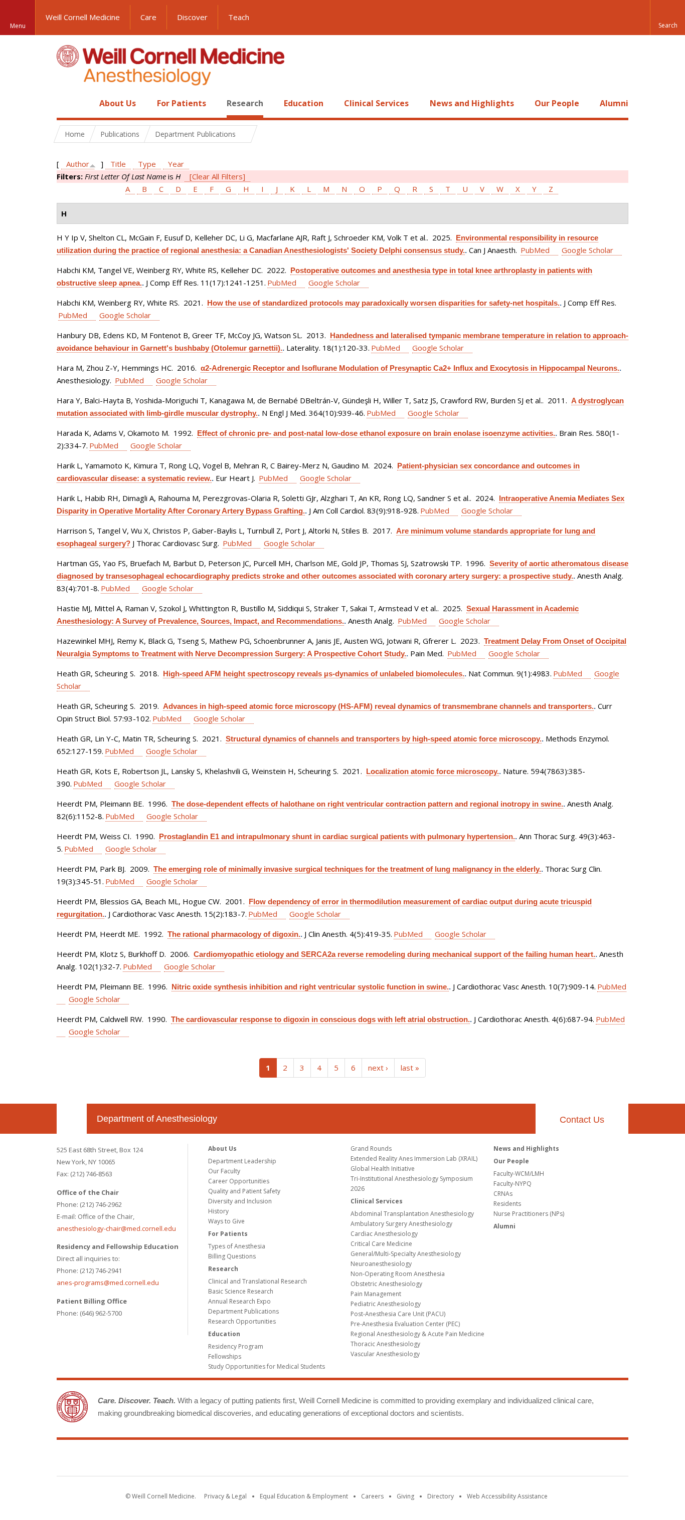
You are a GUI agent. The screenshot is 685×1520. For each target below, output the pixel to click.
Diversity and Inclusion (240, 1201)
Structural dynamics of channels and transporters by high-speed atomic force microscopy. (384, 738)
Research (245, 103)
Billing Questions (232, 1256)
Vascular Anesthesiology (385, 1354)
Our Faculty (224, 1171)
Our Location (72, 1119)
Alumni (614, 103)
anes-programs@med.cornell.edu (108, 1282)
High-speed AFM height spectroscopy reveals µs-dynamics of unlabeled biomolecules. (313, 673)
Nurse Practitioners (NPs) (528, 1213)
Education (303, 103)
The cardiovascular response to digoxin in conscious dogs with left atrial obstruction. (320, 1019)
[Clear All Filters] (217, 176)
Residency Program (235, 1346)
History (218, 1211)
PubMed (535, 250)
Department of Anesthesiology (157, 1119)
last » (410, 1068)
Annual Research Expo (239, 1301)
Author (77, 164)
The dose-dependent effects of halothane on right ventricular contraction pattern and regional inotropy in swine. (367, 804)
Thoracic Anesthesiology (385, 1344)
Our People (557, 103)
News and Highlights (472, 103)
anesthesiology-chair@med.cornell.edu (116, 1228)
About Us (117, 103)
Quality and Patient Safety (244, 1191)
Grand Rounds (371, 1148)
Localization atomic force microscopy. (432, 771)
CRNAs (502, 1193)
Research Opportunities (242, 1321)
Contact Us (582, 1120)
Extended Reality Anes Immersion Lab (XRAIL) (414, 1158)
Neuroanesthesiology (381, 1263)
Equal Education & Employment (304, 1496)
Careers (372, 1496)
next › (378, 1068)
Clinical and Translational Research (257, 1281)
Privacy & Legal (225, 1496)
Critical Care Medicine (381, 1243)
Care (148, 17)
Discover (192, 17)
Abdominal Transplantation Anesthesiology (412, 1213)
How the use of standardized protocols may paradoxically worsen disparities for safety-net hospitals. (383, 303)
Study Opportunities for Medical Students (266, 1366)
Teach (238, 17)
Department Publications (243, 1311)
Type (147, 164)
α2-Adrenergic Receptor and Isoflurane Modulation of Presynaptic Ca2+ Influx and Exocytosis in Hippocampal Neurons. (410, 368)
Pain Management (376, 1294)
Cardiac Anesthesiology (384, 1233)
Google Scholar (587, 250)
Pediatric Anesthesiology (386, 1304)
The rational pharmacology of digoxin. (233, 934)
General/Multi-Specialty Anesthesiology (406, 1253)
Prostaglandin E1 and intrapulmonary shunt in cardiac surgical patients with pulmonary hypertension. (337, 836)
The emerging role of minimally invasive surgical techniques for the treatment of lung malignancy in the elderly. (347, 869)
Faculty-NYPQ (512, 1183)
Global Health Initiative (383, 1168)
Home (68, 103)
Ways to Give (226, 1221)
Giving (405, 1496)
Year (176, 164)
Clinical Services (376, 103)
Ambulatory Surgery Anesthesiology (401, 1223)
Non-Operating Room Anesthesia (398, 1274)
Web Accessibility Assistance (507, 1496)
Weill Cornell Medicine (83, 17)
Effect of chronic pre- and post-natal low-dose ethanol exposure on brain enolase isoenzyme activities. (376, 433)
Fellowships (224, 1356)
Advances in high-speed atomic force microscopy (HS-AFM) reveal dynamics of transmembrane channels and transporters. (378, 706)
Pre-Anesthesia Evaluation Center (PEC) (405, 1324)
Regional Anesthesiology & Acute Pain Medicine (417, 1334)
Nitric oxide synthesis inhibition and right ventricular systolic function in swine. (310, 986)
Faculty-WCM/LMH (518, 1173)
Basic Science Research (240, 1291)
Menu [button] (18, 26)
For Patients (181, 103)
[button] (667, 17)
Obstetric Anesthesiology (386, 1284)
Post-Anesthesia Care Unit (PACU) (398, 1314)
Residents (507, 1203)
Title (118, 164)
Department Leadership (242, 1161)
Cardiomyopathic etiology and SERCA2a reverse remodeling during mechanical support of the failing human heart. (394, 954)
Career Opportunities (238, 1181)
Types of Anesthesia (236, 1246)
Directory (440, 1496)
